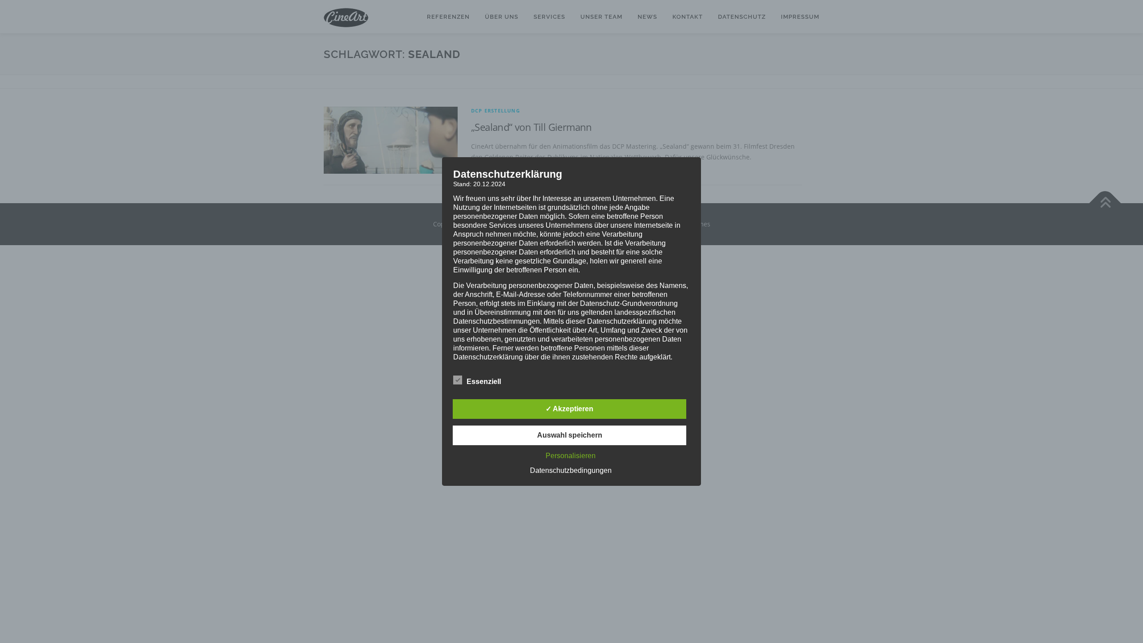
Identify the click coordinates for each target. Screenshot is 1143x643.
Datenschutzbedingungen (571, 470)
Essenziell (484, 381)
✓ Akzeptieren (569, 409)
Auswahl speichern (569, 435)
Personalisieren (571, 455)
